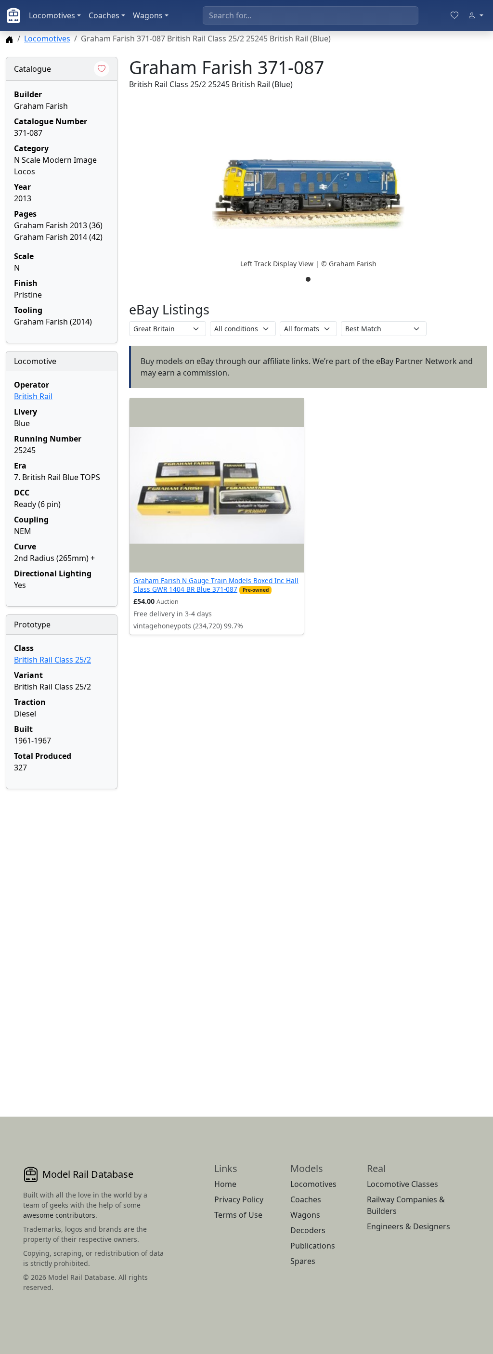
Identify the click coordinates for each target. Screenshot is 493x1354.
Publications (312, 1245)
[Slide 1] (308, 279)
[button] (308, 194)
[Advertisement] (61, 941)
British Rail (33, 396)
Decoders (307, 1230)
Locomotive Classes (402, 1184)
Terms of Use (238, 1215)
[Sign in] (475, 15)
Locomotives (52, 15)
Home (225, 1184)
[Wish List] (454, 15)
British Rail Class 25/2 (52, 659)
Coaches (104, 15)
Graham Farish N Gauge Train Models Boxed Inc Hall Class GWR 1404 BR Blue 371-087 (215, 585)
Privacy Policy (238, 1199)
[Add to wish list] (101, 69)
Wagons (148, 15)
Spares (302, 1261)
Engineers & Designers (408, 1226)
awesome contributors (59, 1215)
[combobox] (310, 15)
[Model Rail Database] (13, 15)
